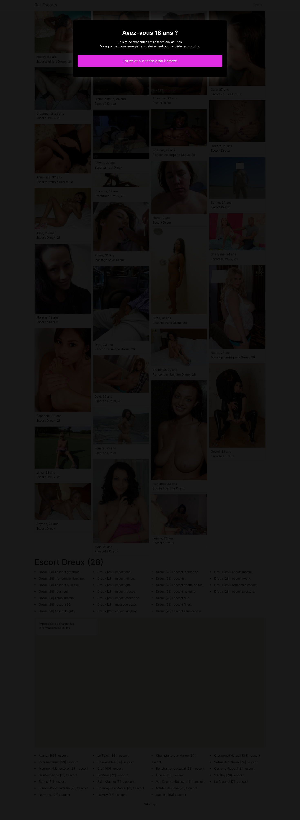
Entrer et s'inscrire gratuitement (150, 61)
